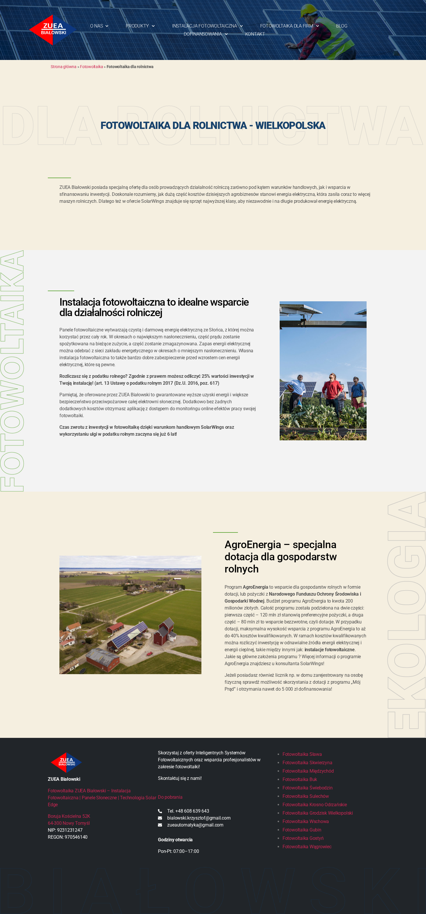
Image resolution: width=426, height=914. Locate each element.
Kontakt (255, 34)
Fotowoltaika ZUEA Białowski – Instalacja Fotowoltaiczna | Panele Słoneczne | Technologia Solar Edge (102, 797)
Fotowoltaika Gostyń (303, 838)
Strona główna (64, 66)
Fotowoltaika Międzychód (308, 771)
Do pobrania (170, 797)
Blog (341, 26)
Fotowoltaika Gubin (302, 830)
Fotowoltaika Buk (300, 779)
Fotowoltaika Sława (302, 754)
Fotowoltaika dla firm (286, 26)
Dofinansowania (203, 34)
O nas (96, 26)
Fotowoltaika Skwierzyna (307, 762)
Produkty (137, 26)
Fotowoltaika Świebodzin (307, 788)
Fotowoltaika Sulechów (306, 796)
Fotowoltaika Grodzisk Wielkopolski (318, 813)
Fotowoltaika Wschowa (306, 821)
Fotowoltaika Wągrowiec (307, 846)
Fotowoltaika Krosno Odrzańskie (315, 804)
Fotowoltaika (91, 66)
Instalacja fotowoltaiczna (204, 26)
